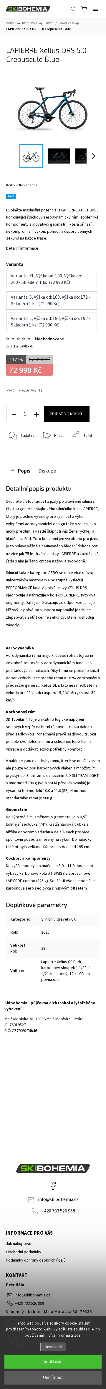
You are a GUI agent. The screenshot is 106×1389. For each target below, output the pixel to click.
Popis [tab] (24, 471)
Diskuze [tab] (47, 471)
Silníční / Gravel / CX (58, 919)
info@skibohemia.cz (58, 1199)
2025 (45, 932)
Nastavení (53, 1347)
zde (77, 1335)
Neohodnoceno (49, 339)
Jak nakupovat (19, 1244)
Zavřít (87, 450)
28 (43, 948)
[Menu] (96, 9)
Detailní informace (22, 248)
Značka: (19, 346)
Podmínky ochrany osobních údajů (36, 1260)
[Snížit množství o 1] (13, 414)
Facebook (53, 1185)
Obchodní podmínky (23, 1252)
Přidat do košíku (67, 414)
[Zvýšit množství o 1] (36, 414)
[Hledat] (73, 8)
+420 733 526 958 (58, 1211)
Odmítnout (53, 1378)
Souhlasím (53, 1362)
